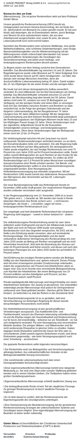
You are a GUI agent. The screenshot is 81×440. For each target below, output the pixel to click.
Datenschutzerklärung (36, 436)
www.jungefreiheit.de (59, 3)
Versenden (10, 434)
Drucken (30, 434)
